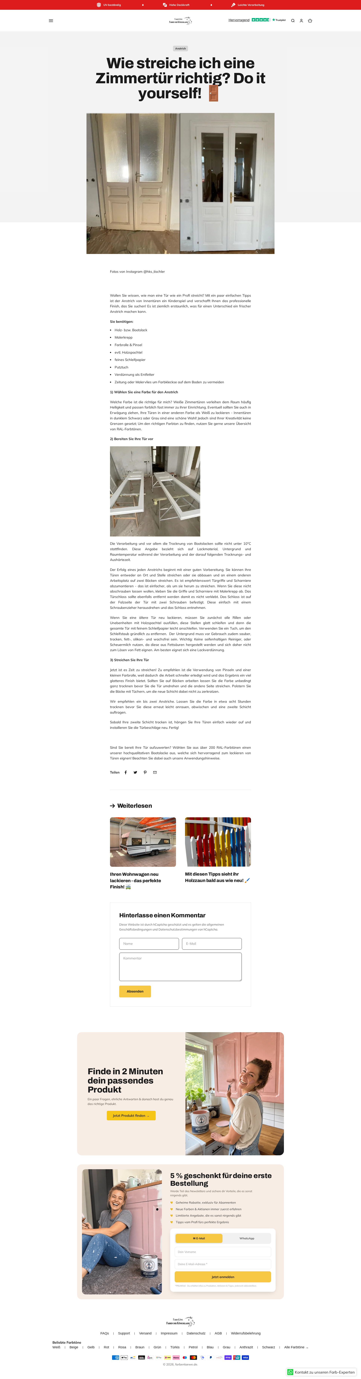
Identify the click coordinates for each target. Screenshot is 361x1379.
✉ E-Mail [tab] (199, 1238)
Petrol (193, 1347)
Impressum (169, 1333)
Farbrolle (122, 345)
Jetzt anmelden (223, 1277)
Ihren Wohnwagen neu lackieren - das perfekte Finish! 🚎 (135, 880)
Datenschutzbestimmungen (178, 929)
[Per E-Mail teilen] (155, 772)
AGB (218, 1333)
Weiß (56, 1347)
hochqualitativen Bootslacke (146, 753)
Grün (157, 1347)
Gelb (91, 1347)
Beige (74, 1347)
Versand (145, 1333)
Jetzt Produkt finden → (131, 1115)
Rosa (122, 1347)
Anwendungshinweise (201, 758)
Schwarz (268, 1347)
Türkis (175, 1347)
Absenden (135, 991)
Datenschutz (196, 1333)
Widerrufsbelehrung (246, 1333)
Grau (226, 1347)
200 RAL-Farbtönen (225, 747)
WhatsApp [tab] (247, 1238)
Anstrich (180, 48)
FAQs (104, 1333)
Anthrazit (246, 1347)
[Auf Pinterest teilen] (145, 772)
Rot (106, 1347)
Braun (139, 1347)
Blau (210, 1347)
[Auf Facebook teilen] (125, 772)
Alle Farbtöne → (296, 1347)
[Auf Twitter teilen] (135, 772)
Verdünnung (125, 374)
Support (124, 1333)
